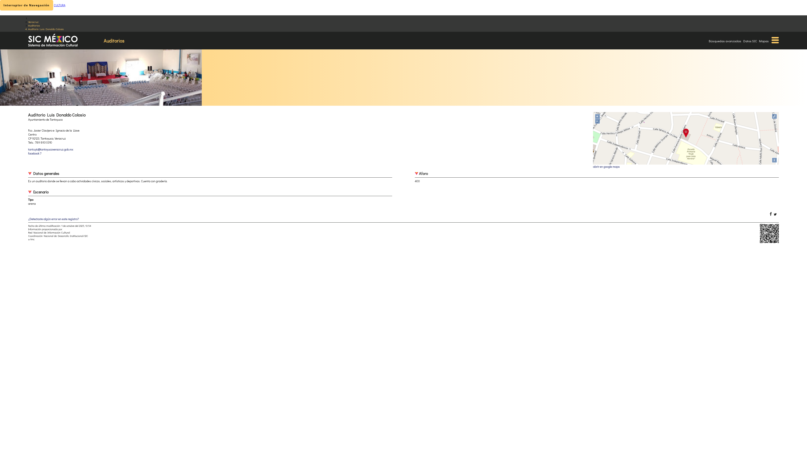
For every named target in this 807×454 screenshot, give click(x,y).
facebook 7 (34, 153)
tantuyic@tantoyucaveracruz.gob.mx (50, 149)
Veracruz (33, 22)
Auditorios (34, 25)
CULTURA (59, 5)
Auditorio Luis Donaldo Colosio (46, 29)
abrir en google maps (606, 167)
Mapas (764, 41)
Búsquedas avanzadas (725, 41)
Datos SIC (750, 41)
